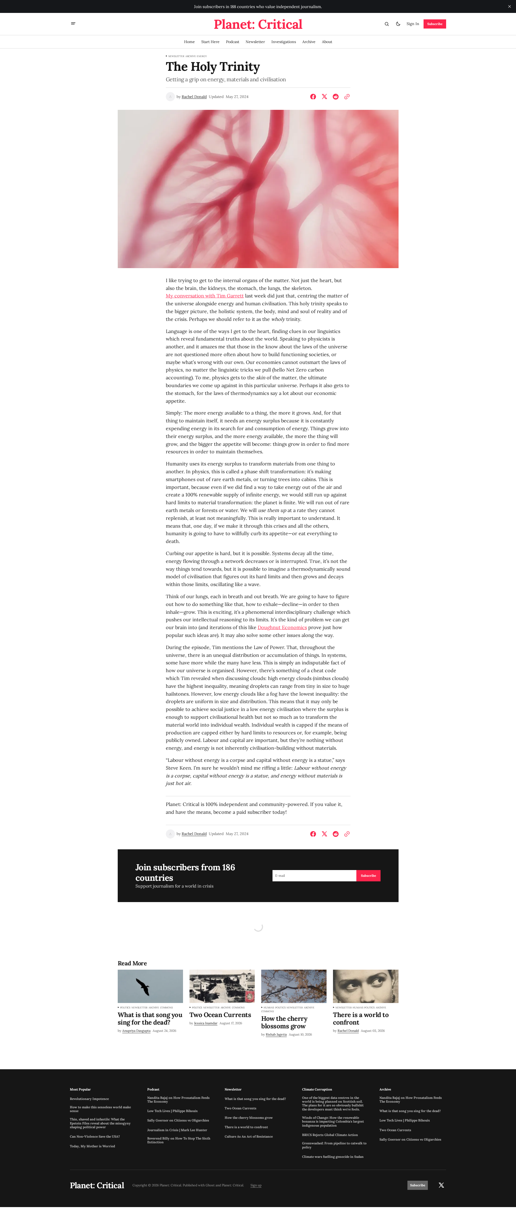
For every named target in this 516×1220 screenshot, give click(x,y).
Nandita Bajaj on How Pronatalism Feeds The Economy (178, 1099)
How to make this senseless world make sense (100, 1109)
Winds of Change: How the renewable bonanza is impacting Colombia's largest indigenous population (333, 1121)
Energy (202, 56)
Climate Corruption (317, 1089)
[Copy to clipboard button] (345, 96)
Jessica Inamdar (205, 1023)
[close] (509, 6)
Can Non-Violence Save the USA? (95, 1136)
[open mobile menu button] (73, 24)
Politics (125, 1007)
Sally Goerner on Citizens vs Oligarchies (178, 1120)
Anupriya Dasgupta (136, 1031)
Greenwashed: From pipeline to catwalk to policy (334, 1145)
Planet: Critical (232, 1185)
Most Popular (80, 1089)
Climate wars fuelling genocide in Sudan (333, 1157)
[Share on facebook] (314, 96)
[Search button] (386, 24)
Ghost (210, 1185)
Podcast (153, 1089)
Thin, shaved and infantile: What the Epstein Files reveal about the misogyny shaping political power (100, 1123)
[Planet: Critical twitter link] (441, 1185)
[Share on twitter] (324, 96)
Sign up (255, 1185)
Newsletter (176, 56)
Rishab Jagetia (276, 1034)
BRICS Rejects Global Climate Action (330, 1135)
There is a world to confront (246, 1127)
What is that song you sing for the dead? (255, 1099)
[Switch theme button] (398, 24)
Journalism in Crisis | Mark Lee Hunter (177, 1130)
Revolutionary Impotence (89, 1099)
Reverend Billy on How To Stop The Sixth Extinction (178, 1140)
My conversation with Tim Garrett (205, 296)
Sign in (413, 23)
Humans (269, 1007)
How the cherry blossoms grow (249, 1118)
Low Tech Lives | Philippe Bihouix (172, 1111)
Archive (190, 56)
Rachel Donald (194, 96)
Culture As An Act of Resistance (249, 1136)
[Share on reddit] (335, 96)
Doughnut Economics (282, 627)
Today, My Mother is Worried (92, 1146)
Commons (166, 1007)
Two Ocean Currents (240, 1108)
